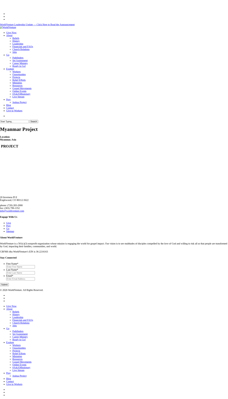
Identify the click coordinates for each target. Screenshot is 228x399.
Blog (8, 378)
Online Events (19, 364)
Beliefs (15, 311)
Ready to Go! (19, 339)
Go (7, 228)
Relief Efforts (19, 353)
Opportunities (19, 348)
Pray (8, 225)
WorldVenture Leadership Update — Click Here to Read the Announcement (37, 24)
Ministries (17, 356)
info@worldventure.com (12, 211)
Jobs (14, 325)
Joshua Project (19, 376)
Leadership (17, 317)
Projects (16, 350)
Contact (10, 381)
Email (9, 275)
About (9, 309)
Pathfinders (17, 331)
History (16, 314)
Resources (17, 359)
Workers (16, 345)
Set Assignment (20, 334)
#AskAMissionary (21, 367)
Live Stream (18, 370)
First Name (12, 263)
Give (8, 223)
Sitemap (10, 231)
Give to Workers (14, 384)
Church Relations (20, 323)
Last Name (12, 269)
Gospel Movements (21, 362)
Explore (10, 342)
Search (34, 121)
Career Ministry (20, 336)
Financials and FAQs (22, 320)
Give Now (11, 306)
